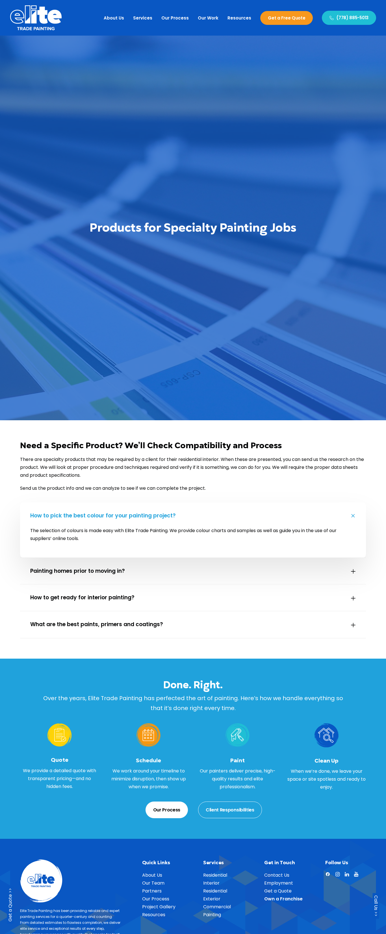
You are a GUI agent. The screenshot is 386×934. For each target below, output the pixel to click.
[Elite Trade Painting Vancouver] (36, 18)
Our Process (175, 18)
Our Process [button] (166, 810)
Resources (239, 18)
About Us (114, 18)
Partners (152, 891)
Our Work (208, 18)
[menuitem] (116, 18)
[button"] (327, 875)
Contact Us (276, 875)
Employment (278, 883)
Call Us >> (376, 906)
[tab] (193, 515)
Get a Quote (278, 891)
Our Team (153, 883)
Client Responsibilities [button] (230, 810)
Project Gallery (158, 906)
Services (142, 18)
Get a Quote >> (10, 906)
